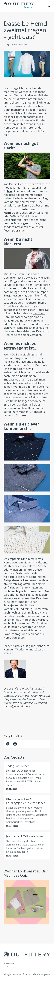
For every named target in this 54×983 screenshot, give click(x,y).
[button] (43, 6)
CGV (6, 966)
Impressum (9, 963)
